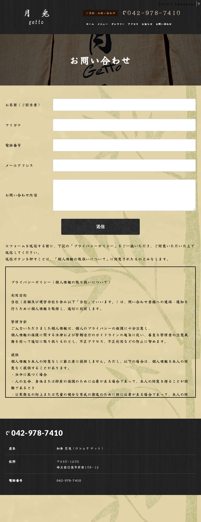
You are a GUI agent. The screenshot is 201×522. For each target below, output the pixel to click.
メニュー (102, 24)
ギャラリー (118, 24)
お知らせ (147, 24)
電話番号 (13, 145)
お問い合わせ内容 (21, 195)
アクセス (133, 24)
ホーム (90, 24)
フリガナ (13, 124)
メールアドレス (19, 165)
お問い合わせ (164, 24)
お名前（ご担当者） (23, 104)
